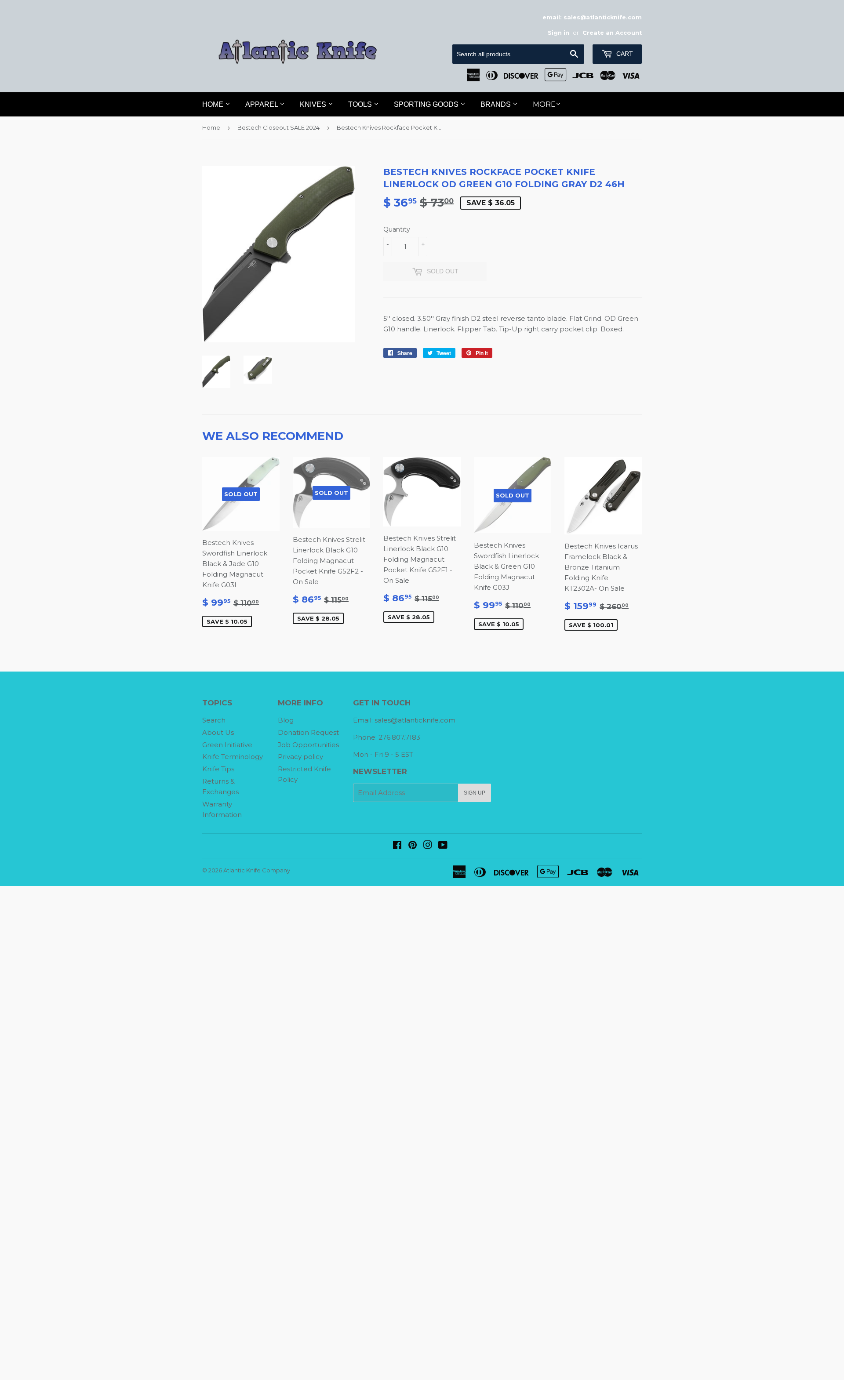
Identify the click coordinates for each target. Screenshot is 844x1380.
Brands (496, 104)
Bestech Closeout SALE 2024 (278, 127)
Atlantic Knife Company (256, 870)
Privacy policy (300, 756)
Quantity (396, 229)
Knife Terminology (232, 756)
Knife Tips (218, 769)
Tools (361, 104)
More (544, 104)
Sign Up (474, 793)
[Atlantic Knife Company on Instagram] (427, 846)
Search (214, 720)
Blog (286, 720)
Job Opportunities (308, 745)
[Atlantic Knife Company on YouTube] (442, 846)
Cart (624, 53)
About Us (218, 732)
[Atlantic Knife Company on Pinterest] (412, 846)
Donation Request (308, 732)
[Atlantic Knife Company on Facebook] (397, 846)
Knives (314, 104)
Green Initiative (227, 745)
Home (213, 104)
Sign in (558, 32)
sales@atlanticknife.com (415, 720)
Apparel (262, 104)
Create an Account (612, 32)
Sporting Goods (427, 104)
